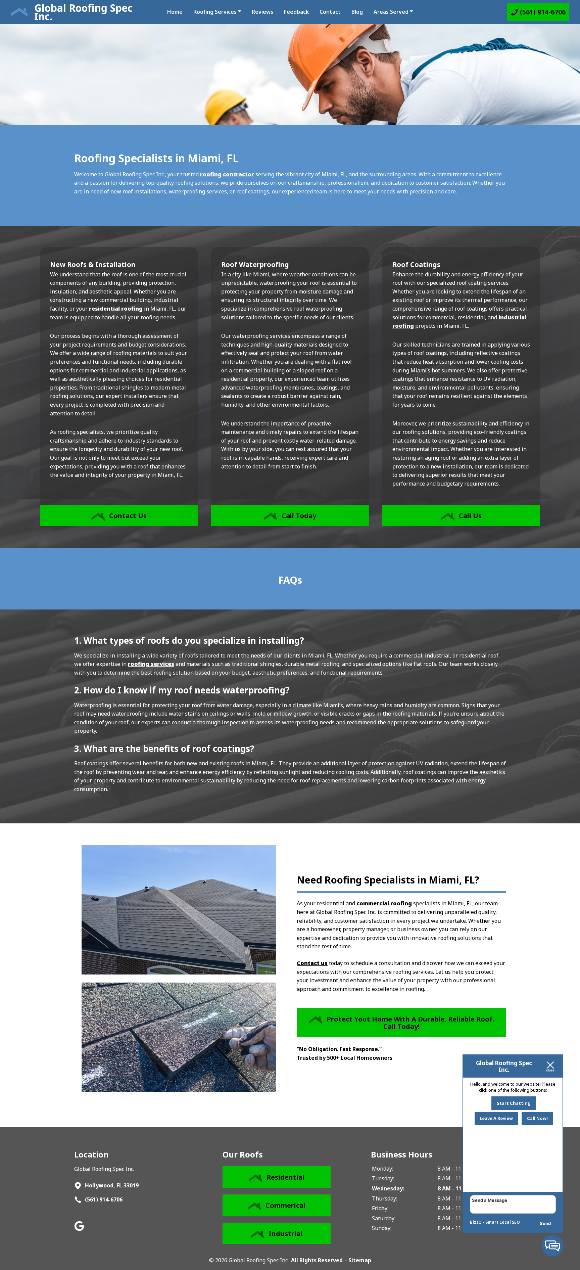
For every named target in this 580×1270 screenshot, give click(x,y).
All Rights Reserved (317, 1260)
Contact (330, 11)
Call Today (299, 515)
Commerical (285, 1205)
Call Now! (537, 1118)
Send (545, 1223)
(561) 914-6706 (103, 1199)
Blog (357, 11)
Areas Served (392, 11)
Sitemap (359, 1260)
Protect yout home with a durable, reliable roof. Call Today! (410, 1022)
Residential (285, 1177)
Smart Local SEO (502, 1222)
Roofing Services (215, 11)
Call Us (470, 515)
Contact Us (128, 515)
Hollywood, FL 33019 (111, 1185)
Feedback (296, 11)
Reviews (262, 11)
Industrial (285, 1233)
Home (175, 11)
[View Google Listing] (80, 1229)
